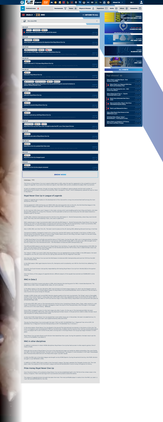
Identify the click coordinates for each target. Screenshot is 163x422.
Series (112, 8)
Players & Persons (85, 8)
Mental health (46, 2)
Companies (134, 8)
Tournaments (58, 8)
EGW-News (27, 180)
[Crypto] (55, 2)
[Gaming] (52, 2)
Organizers (100, 8)
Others (122, 8)
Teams (71, 8)
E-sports (38, 2)
